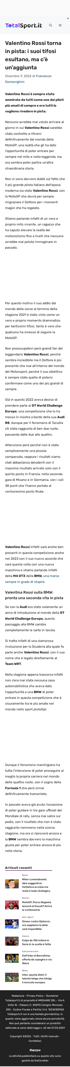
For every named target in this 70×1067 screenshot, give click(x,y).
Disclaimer (52, 995)
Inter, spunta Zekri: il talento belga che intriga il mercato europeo (37, 978)
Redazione (18, 995)
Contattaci (35, 1040)
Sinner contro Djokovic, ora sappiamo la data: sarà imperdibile (36, 925)
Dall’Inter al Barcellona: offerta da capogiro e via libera (37, 959)
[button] (50, 25)
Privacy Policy (35, 995)
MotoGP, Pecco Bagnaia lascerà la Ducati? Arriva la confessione (37, 906)
